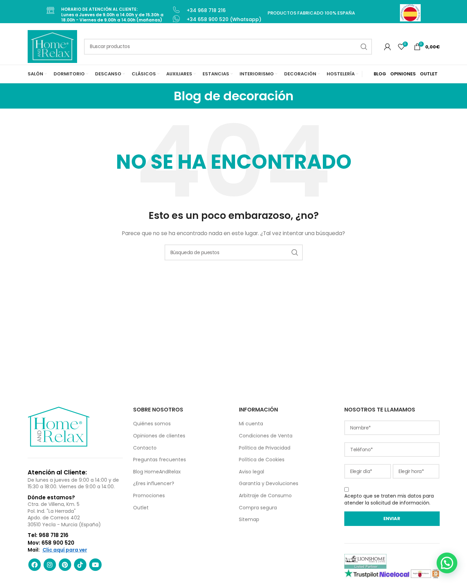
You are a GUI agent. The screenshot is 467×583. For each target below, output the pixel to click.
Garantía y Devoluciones (268, 483)
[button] (447, 563)
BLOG (380, 74)
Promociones (149, 495)
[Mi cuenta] (387, 47)
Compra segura (258, 507)
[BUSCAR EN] (364, 47)
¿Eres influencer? (153, 483)
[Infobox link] (109, 15)
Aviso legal (251, 471)
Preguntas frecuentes (159, 459)
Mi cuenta (251, 423)
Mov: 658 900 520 (51, 542)
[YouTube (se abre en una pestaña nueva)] (95, 564)
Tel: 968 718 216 (48, 535)
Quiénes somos (152, 423)
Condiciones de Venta (265, 435)
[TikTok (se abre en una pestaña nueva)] (80, 564)
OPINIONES (403, 74)
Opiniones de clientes (159, 435)
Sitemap (249, 519)
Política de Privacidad (264, 447)
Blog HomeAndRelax (157, 471)
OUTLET (429, 74)
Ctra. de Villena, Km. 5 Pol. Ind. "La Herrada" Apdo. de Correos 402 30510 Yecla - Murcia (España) (64, 514)
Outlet (141, 507)
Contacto (145, 447)
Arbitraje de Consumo (265, 495)
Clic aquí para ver (65, 550)
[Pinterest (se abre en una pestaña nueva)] (65, 564)
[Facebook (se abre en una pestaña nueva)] (34, 564)
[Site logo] (52, 46)
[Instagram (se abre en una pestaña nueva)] (50, 564)
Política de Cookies (261, 459)
